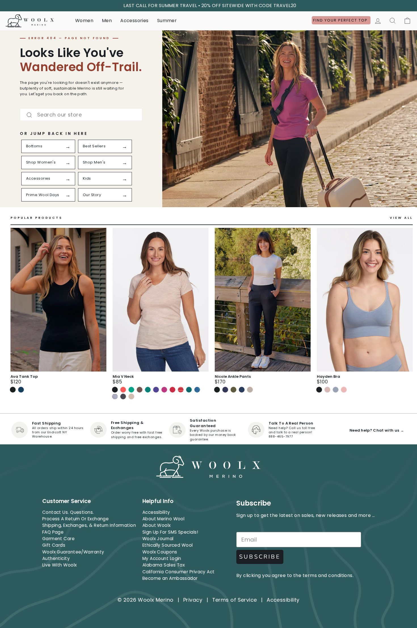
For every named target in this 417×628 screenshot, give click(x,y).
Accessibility (156, 512)
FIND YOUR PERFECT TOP (341, 20)
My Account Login (161, 558)
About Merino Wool (163, 519)
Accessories (134, 20)
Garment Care (58, 539)
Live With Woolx (59, 565)
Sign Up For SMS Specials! (170, 532)
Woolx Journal (158, 539)
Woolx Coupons (159, 552)
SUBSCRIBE (260, 557)
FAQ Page (53, 532)
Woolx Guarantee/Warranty (73, 552)
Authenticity (56, 558)
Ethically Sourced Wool (167, 545)
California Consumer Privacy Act (178, 572)
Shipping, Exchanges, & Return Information (89, 525)
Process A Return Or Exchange (75, 519)
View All (401, 218)
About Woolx (156, 525)
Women (84, 20)
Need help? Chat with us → (376, 430)
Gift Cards (54, 545)
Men (107, 20)
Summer (167, 20)
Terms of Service (234, 599)
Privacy (192, 599)
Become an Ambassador (170, 578)
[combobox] (81, 114)
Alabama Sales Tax (163, 565)
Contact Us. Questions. (68, 512)
